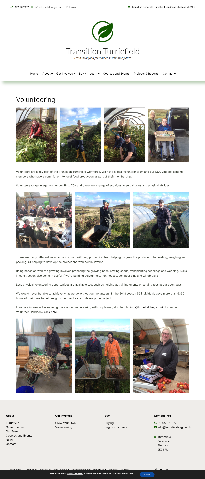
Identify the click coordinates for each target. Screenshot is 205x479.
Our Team (12, 431)
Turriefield (12, 423)
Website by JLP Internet (105, 469)
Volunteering (63, 427)
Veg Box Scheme (116, 427)
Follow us (70, 7)
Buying (109, 423)
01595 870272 (21, 7)
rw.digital (125, 469)
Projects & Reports (146, 73)
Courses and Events (116, 73)
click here (50, 312)
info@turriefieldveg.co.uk (47, 7)
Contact (168, 73)
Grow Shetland (15, 427)
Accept (147, 474)
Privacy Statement (80, 469)
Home (34, 73)
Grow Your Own (65, 423)
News (9, 439)
